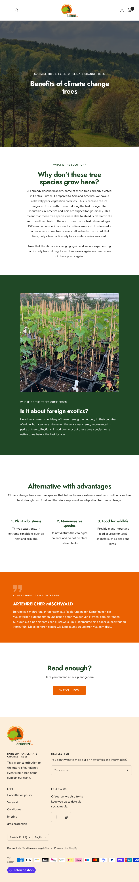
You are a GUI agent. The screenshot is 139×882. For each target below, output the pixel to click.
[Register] (126, 770)
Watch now (69, 690)
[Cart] (130, 10)
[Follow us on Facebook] (56, 817)
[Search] (16, 10)
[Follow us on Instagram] (66, 817)
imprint (12, 817)
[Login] (122, 10)
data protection (17, 824)
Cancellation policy (19, 795)
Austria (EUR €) (18, 837)
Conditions (14, 809)
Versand (12, 802)
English (39, 837)
